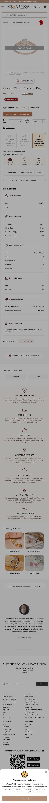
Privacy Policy (38, 792)
